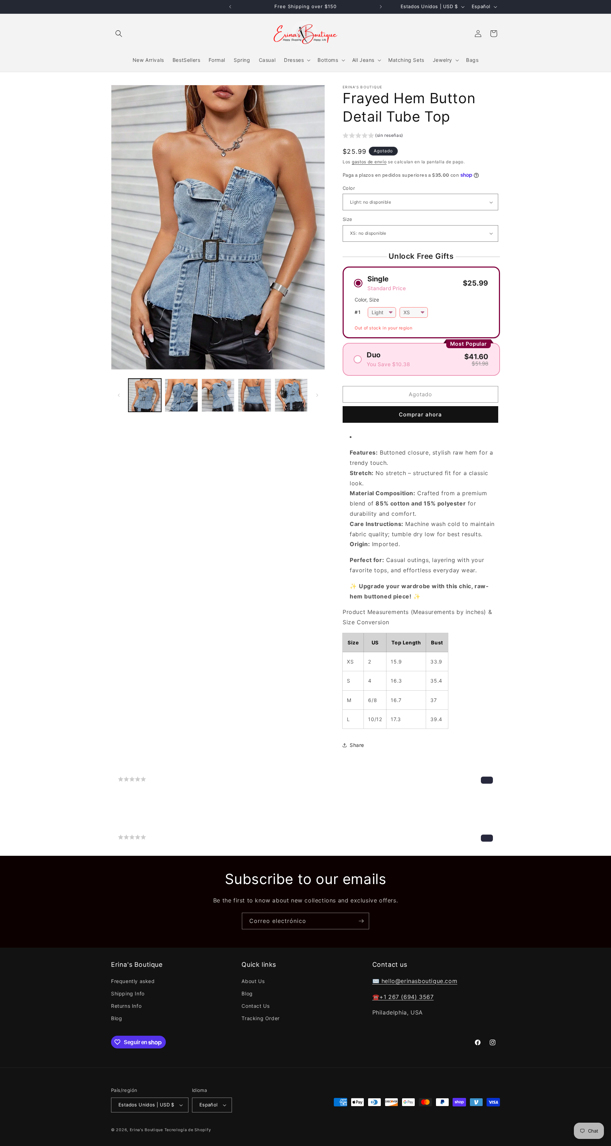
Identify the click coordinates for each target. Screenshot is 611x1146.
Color (349, 188)
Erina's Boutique (146, 1129)
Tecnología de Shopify (187, 1129)
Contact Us (255, 1006)
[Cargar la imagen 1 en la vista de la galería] (144, 395)
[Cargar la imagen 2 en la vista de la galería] (181, 395)
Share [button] (357, 745)
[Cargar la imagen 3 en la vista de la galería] (218, 395)
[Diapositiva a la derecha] (317, 395)
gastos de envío (369, 161)
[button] (119, 33)
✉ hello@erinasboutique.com (415, 980)
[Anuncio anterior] (230, 6)
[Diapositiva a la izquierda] (119, 395)
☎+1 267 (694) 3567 (403, 996)
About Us (253, 981)
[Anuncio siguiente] (381, 6)
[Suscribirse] (361, 921)
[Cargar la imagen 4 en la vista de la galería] (254, 395)
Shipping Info (128, 993)
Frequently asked (133, 981)
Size (348, 219)
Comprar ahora (420, 414)
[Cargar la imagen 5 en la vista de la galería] (291, 395)
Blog (116, 1018)
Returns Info (126, 1006)
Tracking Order (260, 1018)
